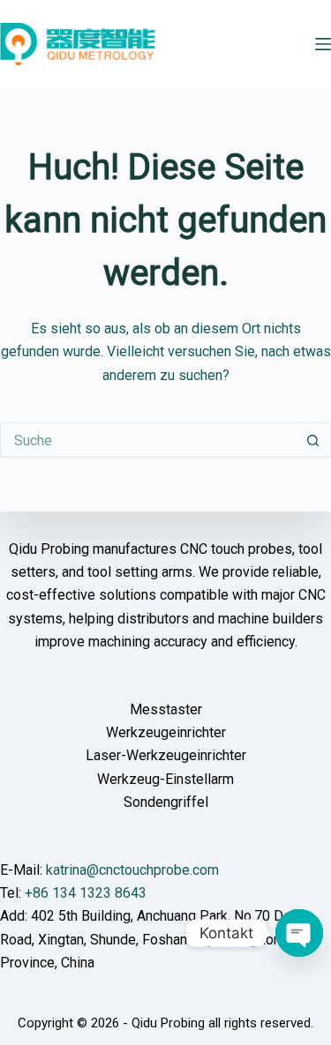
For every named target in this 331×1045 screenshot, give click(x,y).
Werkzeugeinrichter (166, 732)
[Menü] (323, 44)
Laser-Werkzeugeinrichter (166, 755)
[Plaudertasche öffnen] (299, 933)
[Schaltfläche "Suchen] (313, 440)
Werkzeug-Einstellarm (165, 779)
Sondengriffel (166, 802)
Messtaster (166, 709)
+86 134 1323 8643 (86, 893)
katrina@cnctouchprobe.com (132, 870)
